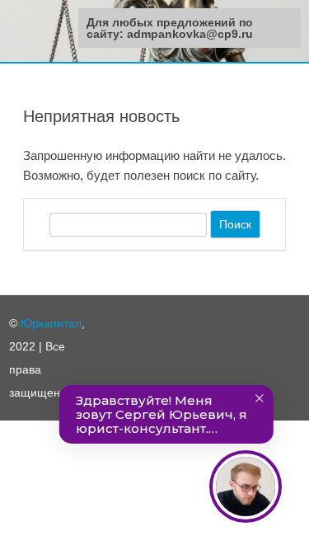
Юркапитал (51, 323)
